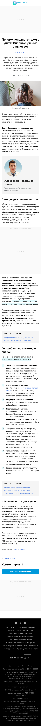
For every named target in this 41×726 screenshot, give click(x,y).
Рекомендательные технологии (15, 646)
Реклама (11, 630)
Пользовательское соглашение (20, 640)
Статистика (33, 646)
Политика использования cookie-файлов (21, 643)
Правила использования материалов (20, 636)
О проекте (10, 627)
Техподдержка (9, 649)
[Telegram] (25, 623)
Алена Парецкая (19, 549)
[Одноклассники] (20, 623)
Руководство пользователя (27, 649)
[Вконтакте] (16, 623)
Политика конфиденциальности (20, 633)
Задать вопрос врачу (25, 630)
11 (29, 76)
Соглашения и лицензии (26, 627)
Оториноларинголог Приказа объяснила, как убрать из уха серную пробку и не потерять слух (19, 490)
